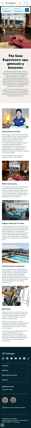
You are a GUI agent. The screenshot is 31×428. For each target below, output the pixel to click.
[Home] (10, 3)
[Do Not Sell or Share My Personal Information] (2, 425)
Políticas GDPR (6, 422)
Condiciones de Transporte (10, 420)
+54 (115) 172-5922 (20, 3)
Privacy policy (16, 422)
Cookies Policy (23, 420)
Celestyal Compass (7, 389)
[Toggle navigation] (2, 3)
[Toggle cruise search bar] (26, 3)
